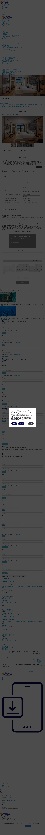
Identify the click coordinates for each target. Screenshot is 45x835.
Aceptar (14, 423)
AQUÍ (12, 416)
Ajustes (31, 423)
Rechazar (21, 423)
